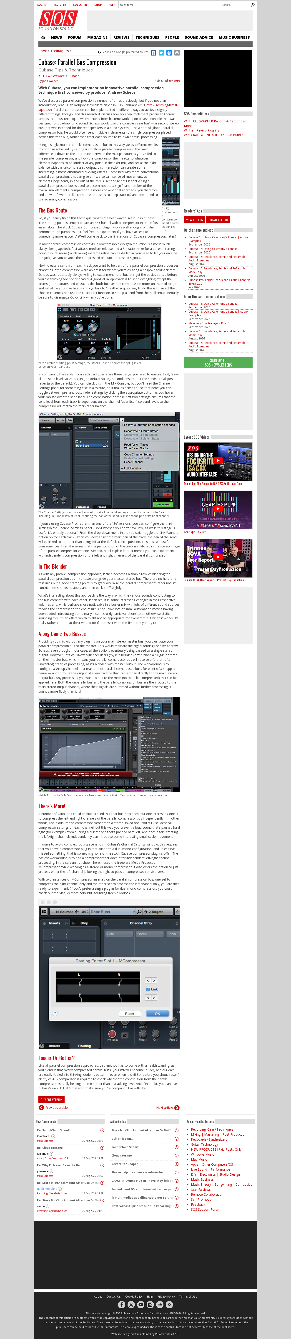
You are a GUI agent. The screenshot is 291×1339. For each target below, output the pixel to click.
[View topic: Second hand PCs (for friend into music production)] (177, 1189)
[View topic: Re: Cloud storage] (102, 1148)
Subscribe (80, 4)
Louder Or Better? (56, 1057)
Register (59, 4)
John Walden (50, 81)
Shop (98, 4)
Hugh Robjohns (47, 1189)
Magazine (97, 37)
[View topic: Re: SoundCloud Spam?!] (102, 1130)
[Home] (58, 18)
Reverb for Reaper (124, 1164)
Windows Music (202, 1154)
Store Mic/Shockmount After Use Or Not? (141, 1130)
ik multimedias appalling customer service (142, 1198)
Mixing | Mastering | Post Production (218, 1134)
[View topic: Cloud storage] (177, 1156)
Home (43, 37)
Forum (74, 37)
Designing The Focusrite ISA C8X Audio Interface (213, 483)
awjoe (41, 1206)
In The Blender (52, 566)
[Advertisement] (218, 401)
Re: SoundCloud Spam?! (53, 1130)
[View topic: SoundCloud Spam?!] (177, 1147)
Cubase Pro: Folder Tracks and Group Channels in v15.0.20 (219, 282)
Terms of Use (188, 1297)
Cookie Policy (134, 1297)
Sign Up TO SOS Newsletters (218, 362)
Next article (164, 1107)
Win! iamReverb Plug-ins (201, 130)
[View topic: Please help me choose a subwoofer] (177, 1172)
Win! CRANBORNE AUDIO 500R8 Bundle (213, 135)
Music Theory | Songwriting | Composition (222, 1184)
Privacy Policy (166, 1297)
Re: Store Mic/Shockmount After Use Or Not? (69, 1183)
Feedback (198, 1204)
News (56, 37)
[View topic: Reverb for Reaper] (177, 1164)
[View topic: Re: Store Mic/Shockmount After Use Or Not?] (102, 1183)
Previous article (56, 1107)
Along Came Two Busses (62, 633)
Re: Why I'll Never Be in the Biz (58, 1165)
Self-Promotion (202, 1199)
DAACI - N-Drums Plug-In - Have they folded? (143, 1181)
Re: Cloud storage (50, 1148)
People (172, 37)
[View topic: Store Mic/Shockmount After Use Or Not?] (177, 1130)
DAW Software (54, 76)
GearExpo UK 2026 (195, 531)
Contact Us (113, 1297)
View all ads (194, 219)
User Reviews (201, 1189)
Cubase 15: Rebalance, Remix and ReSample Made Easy (217, 270)
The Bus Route (52, 210)
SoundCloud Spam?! (125, 1147)
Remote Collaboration (207, 1194)
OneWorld (43, 1136)
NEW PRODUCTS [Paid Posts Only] (217, 1149)
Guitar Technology (204, 1144)
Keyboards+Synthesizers (209, 1139)
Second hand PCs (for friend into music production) (143, 1189)
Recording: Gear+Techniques (52, 1193)
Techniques (147, 37)
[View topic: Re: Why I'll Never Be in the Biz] (102, 1165)
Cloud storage (121, 1155)
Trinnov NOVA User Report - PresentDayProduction (214, 579)
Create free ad (218, 219)
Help (112, 4)
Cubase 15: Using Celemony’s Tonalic (212, 249)
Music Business (234, 37)
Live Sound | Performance (210, 1169)
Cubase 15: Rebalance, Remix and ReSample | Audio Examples (218, 258)
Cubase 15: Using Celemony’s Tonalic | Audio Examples (218, 239)
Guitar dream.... (123, 1139)
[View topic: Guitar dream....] (177, 1139)
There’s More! (51, 806)
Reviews (121, 37)
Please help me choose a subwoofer (137, 1172)
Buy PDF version (51, 1099)
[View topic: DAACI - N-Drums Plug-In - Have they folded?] (177, 1181)
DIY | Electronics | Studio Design (215, 1174)
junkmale (43, 1154)
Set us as (125, 52)
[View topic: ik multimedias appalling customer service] (177, 1198)
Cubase (73, 76)
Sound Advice (199, 37)
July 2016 (174, 81)
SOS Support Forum (205, 1209)
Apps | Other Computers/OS (52, 1158)
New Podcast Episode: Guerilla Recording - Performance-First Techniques (143, 1206)
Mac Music (199, 1159)
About (98, 1297)
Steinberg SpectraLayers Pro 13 (209, 323)
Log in (41, 4)
